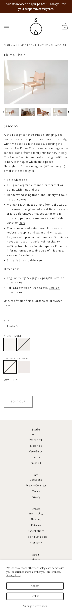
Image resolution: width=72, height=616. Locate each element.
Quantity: (11, 380)
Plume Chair (59, 45)
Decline (35, 596)
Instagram (36, 559)
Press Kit (36, 463)
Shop (7, 45)
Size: (7, 320)
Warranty (36, 542)
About (36, 434)
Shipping (36, 519)
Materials (36, 445)
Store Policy (36, 513)
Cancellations (36, 531)
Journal (36, 457)
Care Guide (36, 451)
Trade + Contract (36, 485)
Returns (36, 525)
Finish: (13, 336)
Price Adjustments (36, 536)
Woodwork (36, 440)
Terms (36, 491)
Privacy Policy (13, 575)
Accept (35, 585)
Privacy (36, 497)
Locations (36, 479)
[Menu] (6, 26)
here (22, 222)
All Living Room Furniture (30, 45)
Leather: (16, 358)
